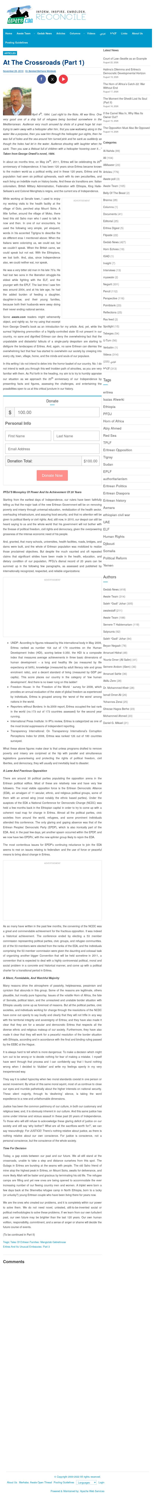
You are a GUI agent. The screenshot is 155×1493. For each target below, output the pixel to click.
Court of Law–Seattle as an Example (125, 58)
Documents (110, 214)
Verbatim (108, 347)
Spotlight (108, 326)
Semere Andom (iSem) (117, 666)
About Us (12, 1482)
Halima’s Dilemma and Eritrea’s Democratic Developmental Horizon (124, 71)
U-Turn (107, 340)
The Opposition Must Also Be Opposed (126, 128)
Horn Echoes (111, 249)
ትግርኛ (106, 368)
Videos (107, 354)
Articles (10, 53)
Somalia (109, 550)
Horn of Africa (113, 421)
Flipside (107, 235)
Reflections (109, 312)
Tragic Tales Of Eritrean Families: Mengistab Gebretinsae (34, 1242)
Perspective (110, 298)
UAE (106, 521)
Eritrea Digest (111, 228)
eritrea (108, 392)
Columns (108, 207)
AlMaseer (109, 165)
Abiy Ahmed (112, 428)
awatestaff (109, 610)
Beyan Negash (112, 645)
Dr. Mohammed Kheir (116, 688)
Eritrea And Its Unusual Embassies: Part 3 (26, 1246)
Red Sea (109, 435)
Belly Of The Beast (114, 193)
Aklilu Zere (109, 681)
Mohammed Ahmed (115, 716)
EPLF (107, 471)
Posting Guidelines (64, 1482)
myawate (108, 277)
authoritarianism (115, 478)
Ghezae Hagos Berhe (116, 709)
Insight (107, 263)
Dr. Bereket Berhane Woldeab (40, 71)
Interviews (109, 270)
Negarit (107, 284)
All (104, 158)
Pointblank (109, 305)
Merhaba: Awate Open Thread (35, 1482)
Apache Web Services (92, 1491)
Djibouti (109, 543)
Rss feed (108, 319)
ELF (106, 529)
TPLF (107, 442)
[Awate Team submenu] (34, 33)
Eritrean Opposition (117, 449)
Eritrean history (114, 500)
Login (101, 1482)
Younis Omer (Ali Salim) (117, 659)
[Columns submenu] (84, 33)
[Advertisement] (81, 260)
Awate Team (110, 186)
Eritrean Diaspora (116, 493)
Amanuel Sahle (112, 674)
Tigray (108, 457)
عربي (113, 361)
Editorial (108, 221)
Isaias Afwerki (113, 399)
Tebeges (108, 333)
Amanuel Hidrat (112, 652)
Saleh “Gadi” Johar (114, 603)
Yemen (108, 565)
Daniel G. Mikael (113, 723)
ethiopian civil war (116, 514)
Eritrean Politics (115, 485)
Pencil (106, 291)
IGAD (106, 256)
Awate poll (109, 179)
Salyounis (109, 631)
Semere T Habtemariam (117, 624)
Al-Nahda (108, 151)
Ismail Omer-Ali (112, 695)
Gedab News (111, 242)
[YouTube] (63, 79)
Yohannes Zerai (112, 702)
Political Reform (115, 558)
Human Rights (114, 536)
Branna (107, 200)
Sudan (108, 464)
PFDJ (107, 413)
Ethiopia (109, 406)
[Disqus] (52, 1319)
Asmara (109, 507)
